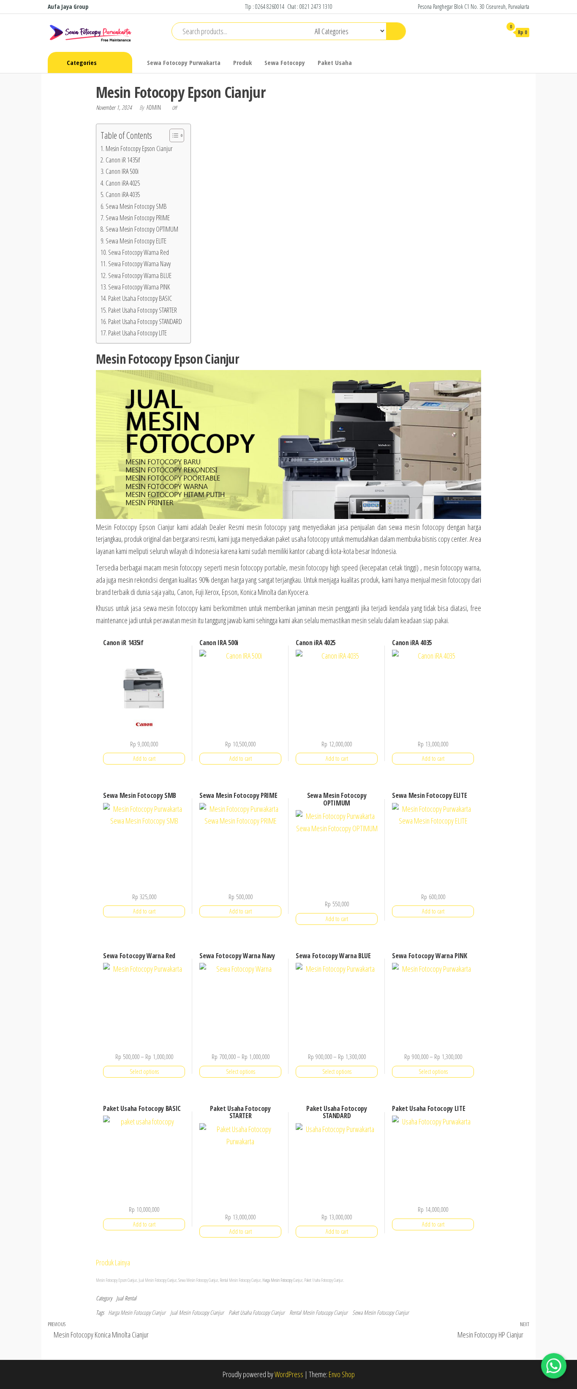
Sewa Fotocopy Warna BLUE (139, 275)
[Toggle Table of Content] (172, 135)
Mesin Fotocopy (155, 1280)
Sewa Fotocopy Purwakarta (183, 62)
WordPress (289, 1374)
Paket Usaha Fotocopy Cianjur (257, 1312)
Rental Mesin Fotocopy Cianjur (318, 1312)
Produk (242, 62)
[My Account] (491, 32)
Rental (130, 1298)
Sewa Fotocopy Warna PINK (139, 287)
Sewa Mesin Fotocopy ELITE (136, 241)
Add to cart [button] (144, 758)
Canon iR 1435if (123, 160)
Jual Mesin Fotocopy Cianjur (197, 1312)
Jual (119, 1298)
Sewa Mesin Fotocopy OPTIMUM (142, 229)
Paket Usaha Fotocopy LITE (137, 333)
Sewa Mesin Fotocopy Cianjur (380, 1312)
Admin (154, 107)
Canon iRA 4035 (123, 194)
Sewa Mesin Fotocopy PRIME (138, 217)
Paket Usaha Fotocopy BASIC (140, 298)
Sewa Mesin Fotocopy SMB (136, 206)
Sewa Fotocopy (284, 62)
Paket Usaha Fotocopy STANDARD (145, 321)
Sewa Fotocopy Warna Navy (139, 263)
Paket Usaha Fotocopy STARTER (142, 310)
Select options (144, 1071)
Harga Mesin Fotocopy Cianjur (137, 1312)
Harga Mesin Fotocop (276, 1280)
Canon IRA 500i (122, 171)
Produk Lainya (113, 1262)
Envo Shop (342, 1374)
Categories (82, 62)
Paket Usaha (335, 62)
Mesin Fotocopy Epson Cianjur (139, 148)
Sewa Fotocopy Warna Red (138, 252)
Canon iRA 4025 (123, 183)
